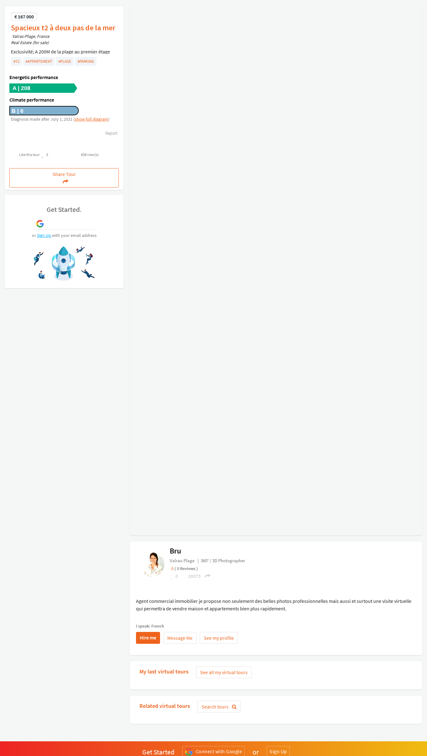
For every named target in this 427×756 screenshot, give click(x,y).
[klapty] (151, 564)
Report (110, 133)
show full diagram (91, 119)
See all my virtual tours (224, 672)
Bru (175, 550)
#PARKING (86, 61)
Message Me (180, 638)
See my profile (219, 638)
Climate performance (31, 100)
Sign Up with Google (69, 223)
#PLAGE (64, 61)
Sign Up (44, 235)
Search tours (215, 706)
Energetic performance (33, 77)
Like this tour (29, 154)
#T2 (16, 61)
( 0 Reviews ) (186, 568)
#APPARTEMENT (39, 61)
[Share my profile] (206, 576)
